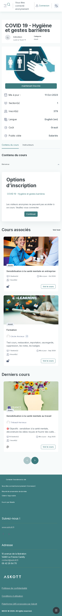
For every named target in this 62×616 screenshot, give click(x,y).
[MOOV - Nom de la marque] (31, 577)
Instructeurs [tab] (28, 145)
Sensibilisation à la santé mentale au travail (28, 416)
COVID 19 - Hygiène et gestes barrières (26, 194)
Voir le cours (48, 286)
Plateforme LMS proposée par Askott (19, 604)
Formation (11, 330)
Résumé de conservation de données (14, 491)
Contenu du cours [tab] (10, 145)
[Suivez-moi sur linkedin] (9, 534)
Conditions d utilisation (12, 596)
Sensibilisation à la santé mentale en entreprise (31, 271)
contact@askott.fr (10, 560)
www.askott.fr (8, 527)
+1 (25, 40)
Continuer (31, 214)
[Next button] (34, 460)
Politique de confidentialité (14, 588)
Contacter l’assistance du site (16, 479)
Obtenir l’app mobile (9, 496)
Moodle (12, 502)
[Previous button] (27, 460)
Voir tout (56, 230)
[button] (8, 4)
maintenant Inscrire (31, 85)
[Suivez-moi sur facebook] (3, 534)
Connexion (44, 5)
